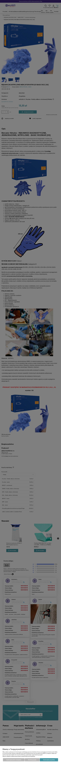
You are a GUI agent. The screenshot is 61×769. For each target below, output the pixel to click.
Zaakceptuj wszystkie (49, 759)
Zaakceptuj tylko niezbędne (13, 759)
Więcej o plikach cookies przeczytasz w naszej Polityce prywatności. (19, 756)
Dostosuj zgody (32, 759)
